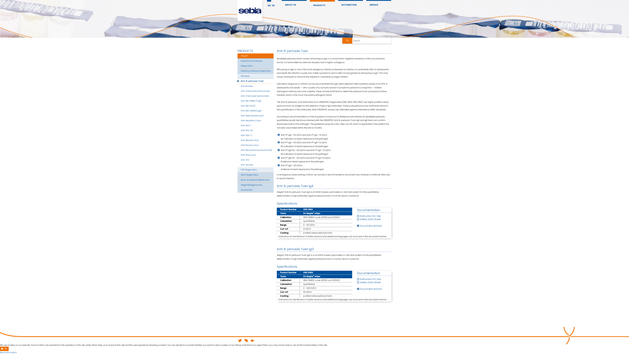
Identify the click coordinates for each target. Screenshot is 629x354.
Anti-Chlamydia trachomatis (255, 96)
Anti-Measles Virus (250, 140)
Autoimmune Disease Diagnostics (251, 63)
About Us (290, 4)
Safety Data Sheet (370, 219)
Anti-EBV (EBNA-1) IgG (251, 100)
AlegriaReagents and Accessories (251, 187)
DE (273, 5)
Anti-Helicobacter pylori (252, 115)
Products (319, 5)
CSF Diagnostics (249, 169)
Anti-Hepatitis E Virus (251, 120)
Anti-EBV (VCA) (248, 105)
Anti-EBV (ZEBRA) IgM (251, 110)
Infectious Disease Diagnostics (256, 70)
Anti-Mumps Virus (250, 145)
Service (374, 4)
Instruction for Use (370, 216)
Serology (245, 76)
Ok (5, 348)
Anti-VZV (245, 159)
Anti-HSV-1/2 (247, 130)
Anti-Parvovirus (248, 155)
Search (347, 41)
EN (269, 5)
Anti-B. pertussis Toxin (252, 81)
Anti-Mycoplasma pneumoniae (256, 150)
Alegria (244, 55)
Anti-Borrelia (247, 86)
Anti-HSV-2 (246, 135)
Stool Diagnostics (249, 174)
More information (8, 352)
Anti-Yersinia (247, 164)
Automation (349, 4)
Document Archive (371, 225)
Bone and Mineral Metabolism (255, 179)
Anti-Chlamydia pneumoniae (255, 91)
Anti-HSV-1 (246, 125)
